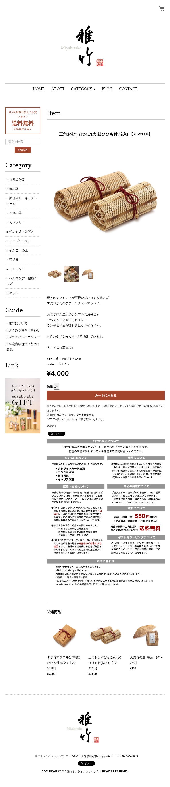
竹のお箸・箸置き (21, 231)
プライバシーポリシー (24, 337)
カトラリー (17, 222)
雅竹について (18, 323)
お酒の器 (15, 213)
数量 (50, 386)
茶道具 (14, 259)
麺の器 (14, 189)
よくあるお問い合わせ (24, 330)
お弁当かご (17, 179)
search (22, 150)
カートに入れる (106, 395)
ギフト (14, 293)
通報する (52, 426)
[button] (83, 89)
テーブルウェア (20, 241)
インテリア (17, 268)
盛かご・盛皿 (18, 250)
